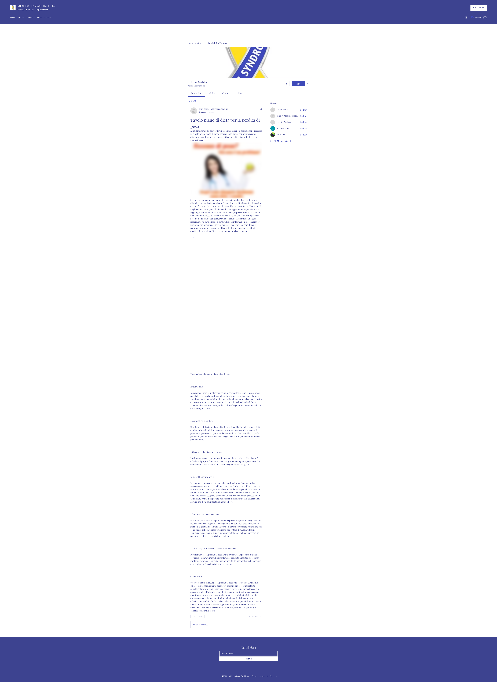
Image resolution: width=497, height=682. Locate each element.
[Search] (285, 83)
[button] (478, 8)
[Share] (260, 109)
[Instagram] (466, 17)
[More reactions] (201, 616)
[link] (196, 93)
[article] (226, 368)
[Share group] (307, 83)
